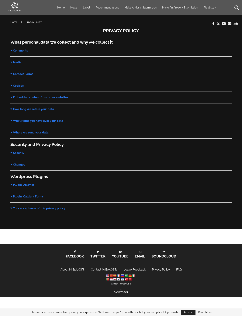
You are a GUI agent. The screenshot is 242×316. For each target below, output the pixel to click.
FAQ (179, 269)
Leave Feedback (135, 269)
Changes (19, 164)
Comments (20, 50)
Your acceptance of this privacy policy (39, 208)
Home (61, 7)
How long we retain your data (33, 109)
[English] (107, 275)
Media (17, 62)
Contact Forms (23, 74)
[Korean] (118, 279)
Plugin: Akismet (23, 185)
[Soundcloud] (235, 23)
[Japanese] (114, 279)
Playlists (209, 7)
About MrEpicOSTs (72, 269)
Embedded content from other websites (40, 97)
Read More (205, 312)
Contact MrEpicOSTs (104, 269)
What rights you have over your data (38, 121)
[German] (130, 275)
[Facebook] (213, 23)
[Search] (236, 7)
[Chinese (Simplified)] (111, 275)
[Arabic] (126, 275)
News (73, 7)
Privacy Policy (161, 269)
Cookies (18, 85)
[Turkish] (126, 279)
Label (86, 7)
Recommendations (107, 7)
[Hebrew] (122, 279)
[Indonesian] (111, 279)
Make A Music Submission (141, 7)
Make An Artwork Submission (180, 7)
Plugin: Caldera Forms (28, 196)
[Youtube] (224, 23)
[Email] (229, 23)
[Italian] (133, 275)
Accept (188, 312)
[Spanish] (114, 275)
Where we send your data (31, 132)
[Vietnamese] (130, 279)
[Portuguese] (107, 279)
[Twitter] (218, 23)
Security (18, 153)
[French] (118, 275)
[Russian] (122, 275)
